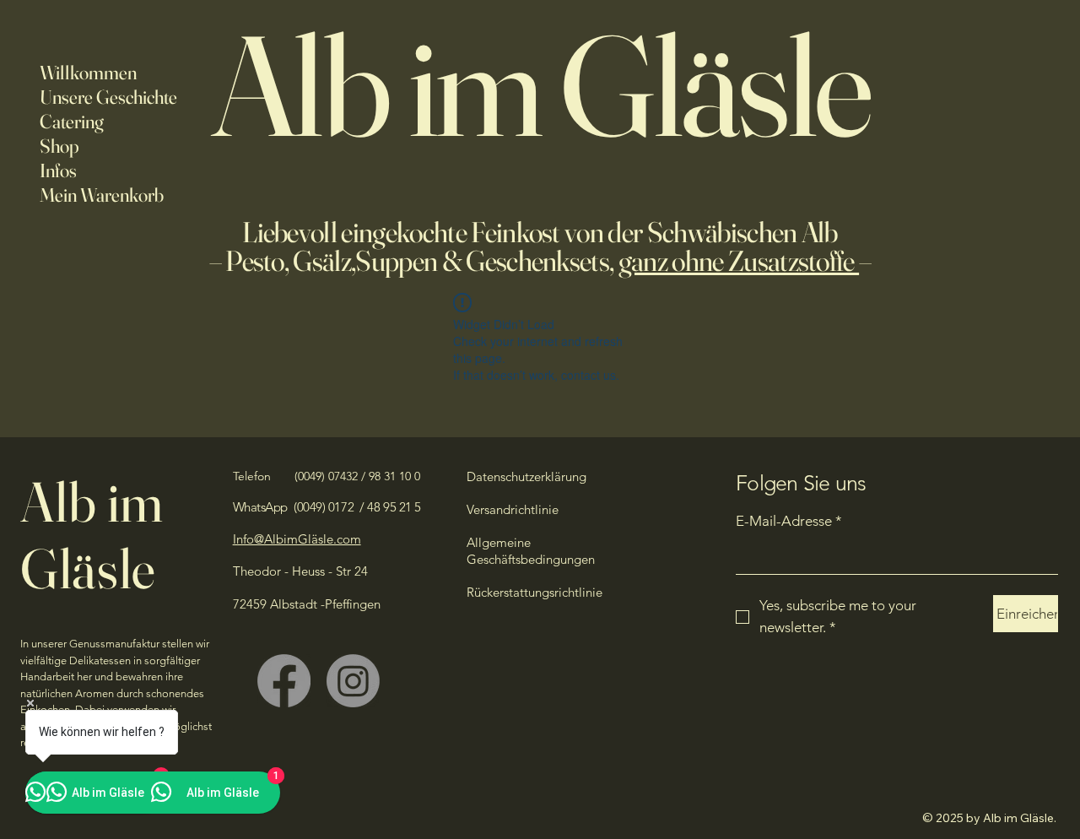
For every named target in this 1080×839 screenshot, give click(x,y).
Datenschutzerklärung (526, 476)
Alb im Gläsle (92, 535)
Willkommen (88, 72)
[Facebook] (283, 680)
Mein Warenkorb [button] (102, 195)
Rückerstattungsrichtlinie (534, 592)
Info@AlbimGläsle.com (297, 539)
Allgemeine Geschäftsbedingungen (531, 550)
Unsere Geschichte (108, 97)
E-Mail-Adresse (789, 520)
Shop (59, 146)
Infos (58, 170)
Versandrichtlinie (513, 509)
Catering (72, 121)
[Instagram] (353, 680)
